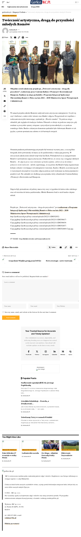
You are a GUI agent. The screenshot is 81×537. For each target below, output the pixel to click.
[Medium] (63, 353)
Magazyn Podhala (9, 15)
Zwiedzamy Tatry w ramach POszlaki (36, 417)
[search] (71, 2)
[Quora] (70, 353)
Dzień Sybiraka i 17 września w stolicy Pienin (9, 455)
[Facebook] (28, 353)
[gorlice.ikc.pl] (40, 2)
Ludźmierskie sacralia (30, 453)
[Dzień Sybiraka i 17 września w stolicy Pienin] (11, 445)
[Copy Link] (19, 37)
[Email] (15, 37)
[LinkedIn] (54, 353)
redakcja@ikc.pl (10, 518)
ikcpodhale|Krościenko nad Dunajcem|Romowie (34, 239)
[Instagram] (45, 353)
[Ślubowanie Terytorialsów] (70, 445)
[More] (27, 37)
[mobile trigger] (4, 2)
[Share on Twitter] (11, 37)
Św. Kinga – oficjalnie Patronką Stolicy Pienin (50, 455)
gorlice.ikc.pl (13, 29)
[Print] (23, 37)
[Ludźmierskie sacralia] (30, 445)
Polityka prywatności (12, 523)
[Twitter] (37, 353)
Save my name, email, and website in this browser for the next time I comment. (30, 312)
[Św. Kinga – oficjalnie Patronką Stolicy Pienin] (50, 445)
